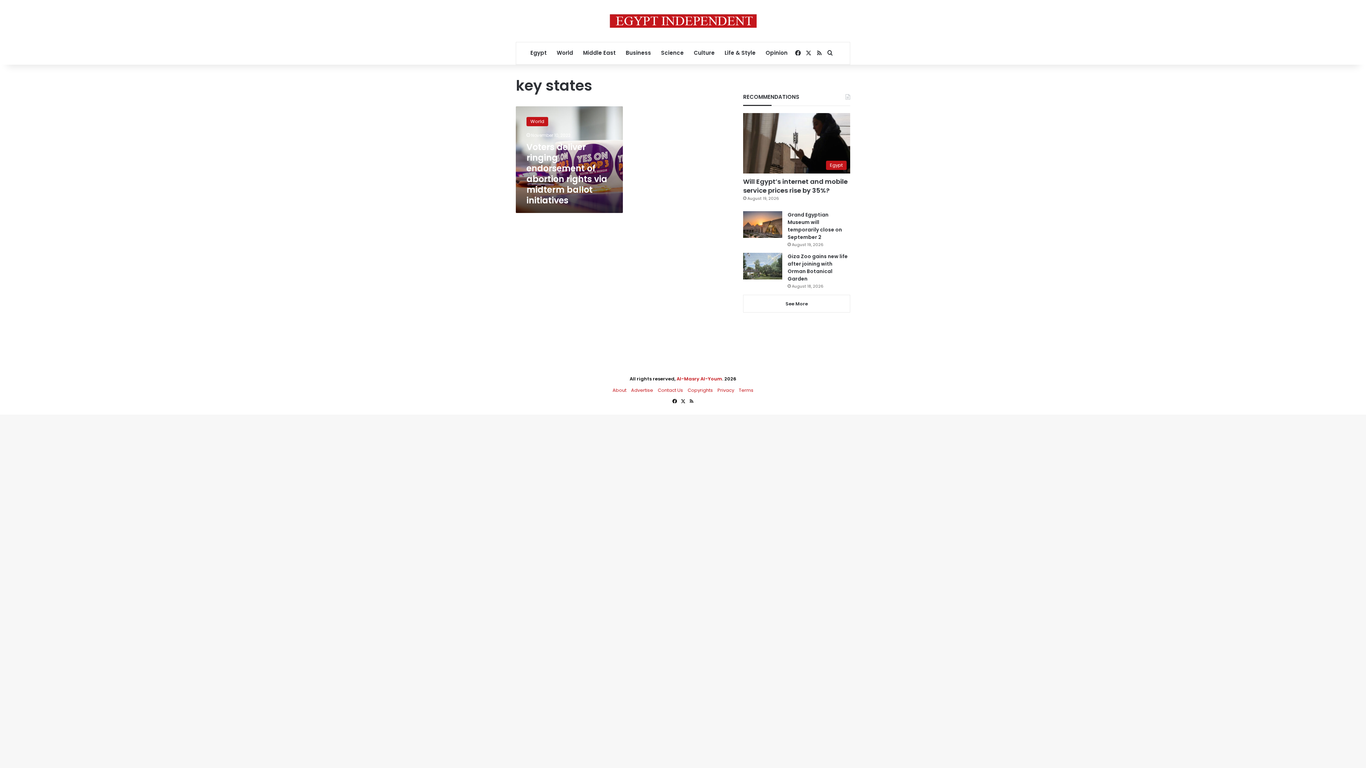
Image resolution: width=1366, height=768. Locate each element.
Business (638, 53)
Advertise (642, 390)
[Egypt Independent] (683, 21)
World (565, 53)
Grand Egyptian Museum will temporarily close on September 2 (815, 226)
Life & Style (740, 53)
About (619, 390)
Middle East (599, 53)
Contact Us (670, 390)
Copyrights (700, 390)
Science (672, 53)
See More (796, 303)
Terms (746, 390)
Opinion (777, 53)
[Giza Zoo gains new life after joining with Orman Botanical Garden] (762, 266)
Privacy (726, 390)
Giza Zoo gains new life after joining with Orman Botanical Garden (818, 267)
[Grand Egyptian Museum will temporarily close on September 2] (762, 224)
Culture (704, 53)
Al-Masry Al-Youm (699, 378)
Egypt (538, 53)
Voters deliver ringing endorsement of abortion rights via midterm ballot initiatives (566, 173)
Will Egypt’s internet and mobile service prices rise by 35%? (795, 186)
